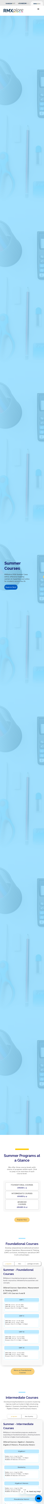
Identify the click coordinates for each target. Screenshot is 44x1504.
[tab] (8, 1264)
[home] (12, 9)
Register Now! (11, 587)
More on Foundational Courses (22, 1371)
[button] (38, 9)
